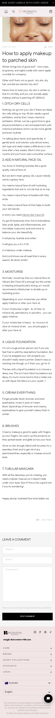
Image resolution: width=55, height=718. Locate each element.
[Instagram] (35, 632)
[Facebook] (40, 632)
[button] (6, 11)
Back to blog (47, 520)
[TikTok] (50, 632)
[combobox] (27, 683)
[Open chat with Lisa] (48, 698)
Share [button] (50, 47)
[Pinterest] (45, 632)
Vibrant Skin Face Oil (33, 215)
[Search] (13, 11)
